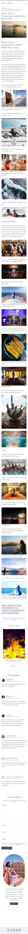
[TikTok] (17, 930)
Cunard (19, 605)
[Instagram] (8, 930)
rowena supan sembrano (13, 777)
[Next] (23, 647)
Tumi (4, 504)
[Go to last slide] (5, 647)
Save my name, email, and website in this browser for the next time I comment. (14, 844)
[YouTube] (20, 930)
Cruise (4, 605)
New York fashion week (7, 608)
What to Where (15, 10)
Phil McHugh (13, 261)
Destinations (9, 9)
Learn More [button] (14, 903)
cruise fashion (11, 605)
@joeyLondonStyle (19, 259)
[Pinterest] (14, 930)
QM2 (16, 608)
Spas (19, 9)
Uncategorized (5, 10)
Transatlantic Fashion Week (8, 58)
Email (4, 832)
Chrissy (8, 679)
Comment (4, 805)
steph (7, 715)
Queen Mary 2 (5, 610)
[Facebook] (11, 930)
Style (22, 9)
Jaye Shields (9, 735)
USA (10, 10)
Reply (3, 689)
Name (4, 825)
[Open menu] (26, 3)
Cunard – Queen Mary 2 (13, 66)
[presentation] (14, 643)
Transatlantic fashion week (17, 610)
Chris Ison (15, 113)
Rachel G (9, 696)
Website (4, 839)
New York (15, 9)
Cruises (3, 9)
